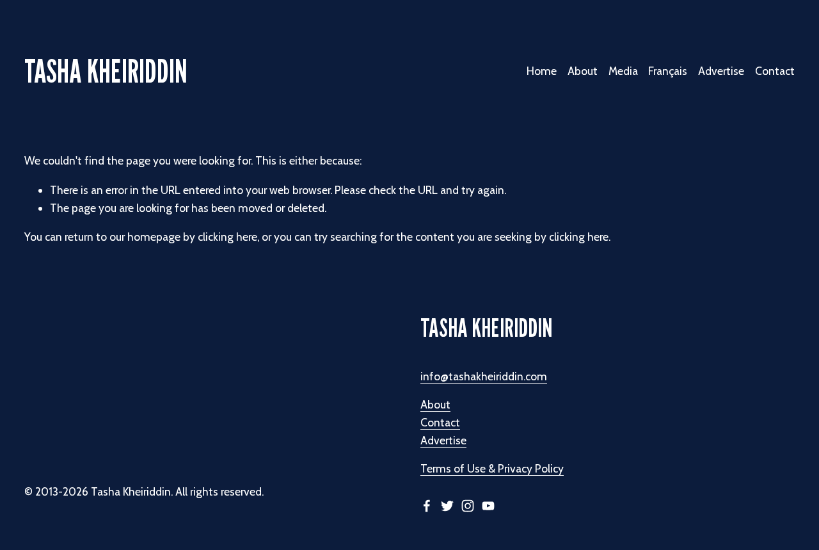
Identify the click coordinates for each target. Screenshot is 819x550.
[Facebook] (426, 505)
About (435, 404)
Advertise (721, 70)
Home (542, 70)
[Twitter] (447, 505)
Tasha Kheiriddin (105, 70)
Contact (775, 70)
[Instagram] (467, 505)
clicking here (227, 236)
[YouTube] (488, 505)
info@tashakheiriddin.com (483, 376)
